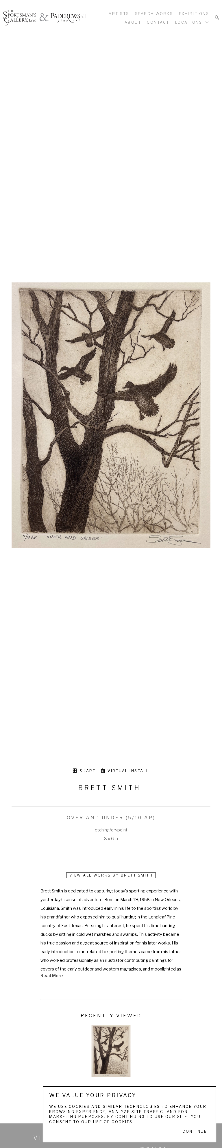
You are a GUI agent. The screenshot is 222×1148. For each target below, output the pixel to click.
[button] (192, 22)
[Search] (217, 18)
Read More (51, 975)
